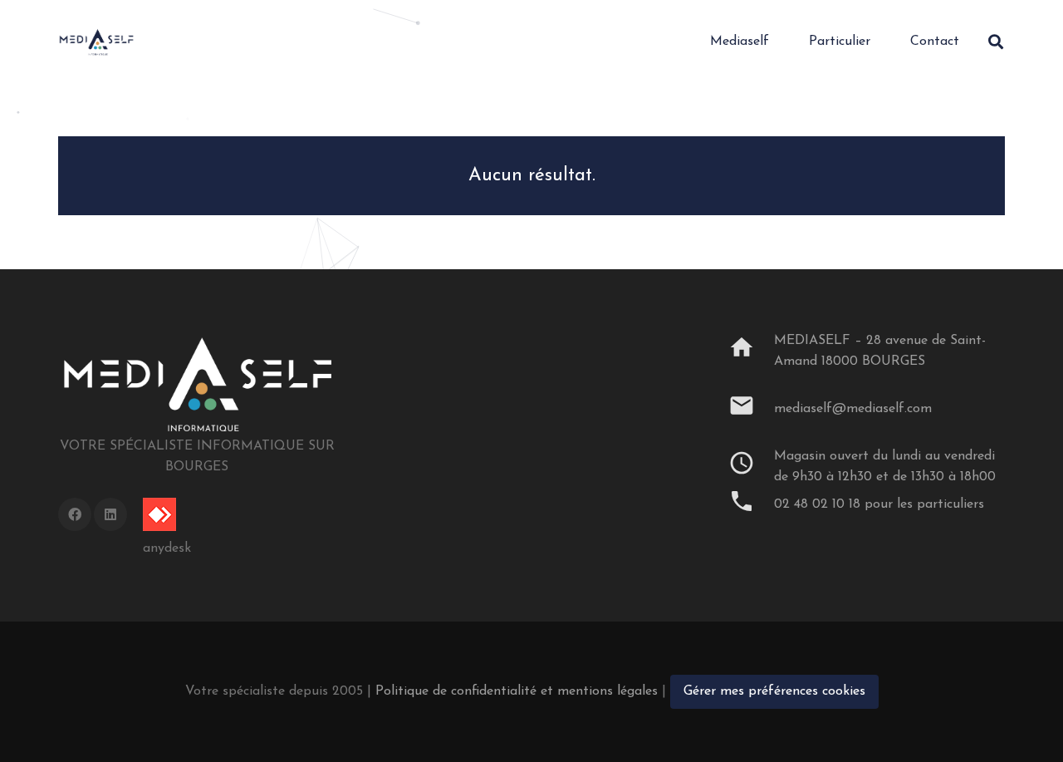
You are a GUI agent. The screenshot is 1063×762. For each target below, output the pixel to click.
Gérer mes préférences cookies (774, 691)
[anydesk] (167, 514)
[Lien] (96, 42)
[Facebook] (74, 514)
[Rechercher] (995, 42)
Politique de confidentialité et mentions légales (516, 691)
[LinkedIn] (110, 514)
